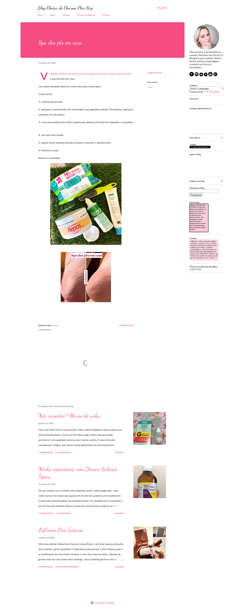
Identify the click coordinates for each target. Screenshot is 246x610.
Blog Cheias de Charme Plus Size (65, 8)
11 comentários (63, 513)
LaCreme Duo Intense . (62, 530)
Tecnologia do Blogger (104, 603)
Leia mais (119, 452)
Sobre (52, 15)
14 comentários (63, 452)
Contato (66, 15)
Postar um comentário (67, 567)
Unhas (149, 87)
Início (40, 15)
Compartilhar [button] (154, 73)
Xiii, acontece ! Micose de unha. (69, 415)
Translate (214, 91)
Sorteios (106, 15)
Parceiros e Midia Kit (86, 15)
